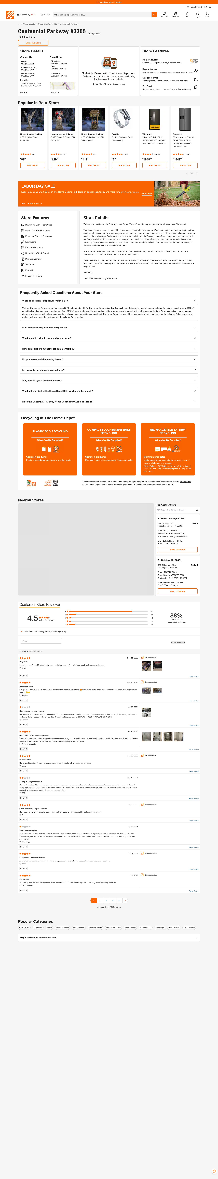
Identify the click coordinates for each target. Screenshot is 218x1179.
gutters (155, 233)
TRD (23, 793)
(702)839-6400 (27, 69)
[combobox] (102, 14)
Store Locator (29, 24)
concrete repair (144, 233)
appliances (35, 314)
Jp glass (25, 695)
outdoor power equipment (48, 311)
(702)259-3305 (177, 575)
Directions (54, 92)
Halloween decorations (55, 314)
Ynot (23, 668)
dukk (24, 766)
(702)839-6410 (27, 75)
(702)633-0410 (177, 533)
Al (22, 815)
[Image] (146, 666)
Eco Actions (185, 481)
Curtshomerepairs (29, 744)
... (19, 24)
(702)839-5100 (27, 63)
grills (90, 311)
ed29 (24, 864)
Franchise (26, 842)
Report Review (194, 676)
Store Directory (45, 24)
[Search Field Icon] (154, 14)
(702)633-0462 (180, 536)
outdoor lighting (105, 311)
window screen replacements (105, 233)
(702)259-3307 (180, 578)
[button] (109, 300)
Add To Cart (32, 165)
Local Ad (24, 92)
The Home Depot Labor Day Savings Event (108, 308)
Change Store (94, 33)
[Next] (125, 900)
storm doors (128, 233)
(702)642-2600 (170, 530)
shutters (87, 233)
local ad (152, 263)
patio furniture (81, 311)
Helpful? (23, 676)
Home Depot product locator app (160, 239)
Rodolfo (25, 720)
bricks (165, 233)
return (115, 239)
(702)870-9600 (170, 572)
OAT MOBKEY (27, 885)
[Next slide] (196, 173)
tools (30, 311)
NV (55, 24)
